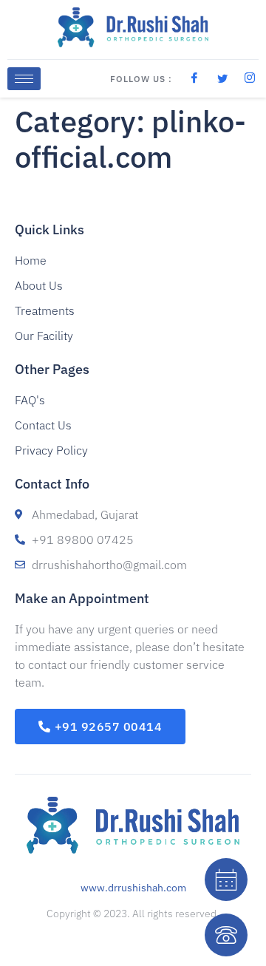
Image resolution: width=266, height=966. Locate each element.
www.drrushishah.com (133, 887)
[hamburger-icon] (24, 78)
